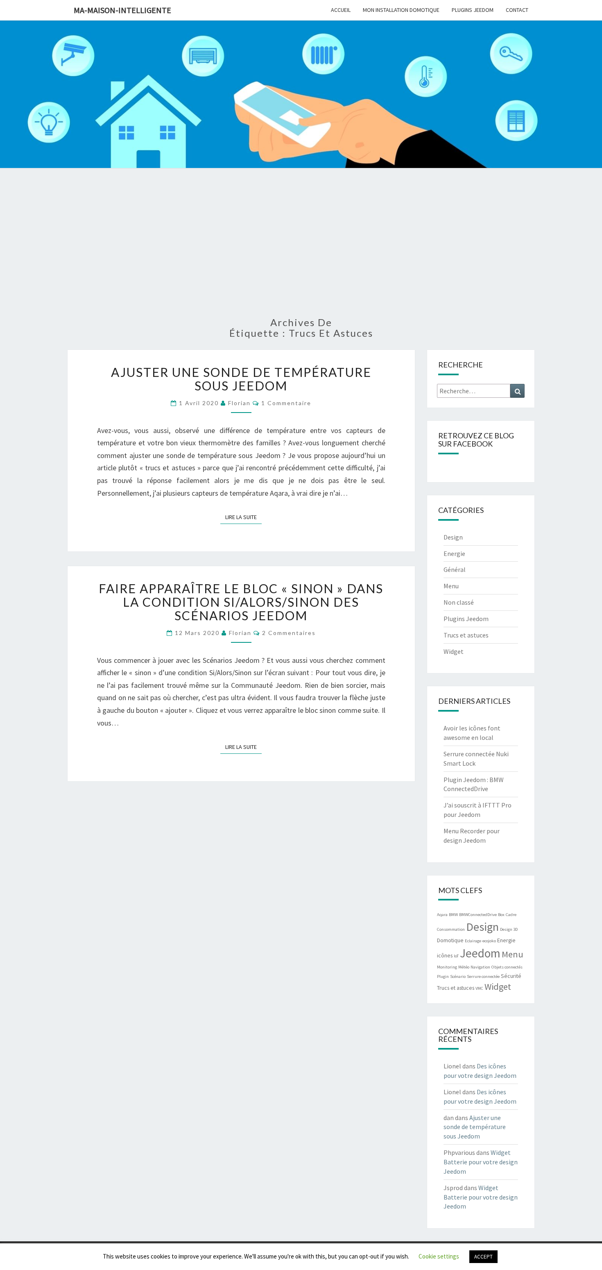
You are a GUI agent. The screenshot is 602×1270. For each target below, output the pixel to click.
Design (453, 537)
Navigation (480, 967)
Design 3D (509, 929)
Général (455, 569)
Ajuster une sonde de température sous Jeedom (241, 379)
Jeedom (480, 953)
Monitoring (447, 967)
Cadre (511, 914)
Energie (454, 553)
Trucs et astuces (466, 635)
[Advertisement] (301, 247)
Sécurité (511, 976)
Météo (463, 967)
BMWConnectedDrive (478, 914)
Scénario (458, 976)
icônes (445, 955)
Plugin (443, 976)
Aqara (442, 914)
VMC (479, 988)
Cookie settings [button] (439, 1256)
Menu (451, 586)
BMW (453, 914)
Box (501, 914)
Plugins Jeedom (472, 10)
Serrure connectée (483, 976)
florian (239, 402)
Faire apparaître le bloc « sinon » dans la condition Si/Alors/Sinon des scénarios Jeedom (241, 602)
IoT (456, 956)
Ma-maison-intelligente (122, 10)
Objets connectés (507, 967)
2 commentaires (289, 632)
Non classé (459, 602)
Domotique (450, 940)
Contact (517, 10)
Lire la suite (243, 517)
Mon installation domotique (401, 10)
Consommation (451, 929)
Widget (454, 651)
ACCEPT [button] (483, 1256)
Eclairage (473, 940)
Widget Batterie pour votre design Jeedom (481, 1161)
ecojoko (489, 940)
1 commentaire (286, 402)
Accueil (341, 10)
